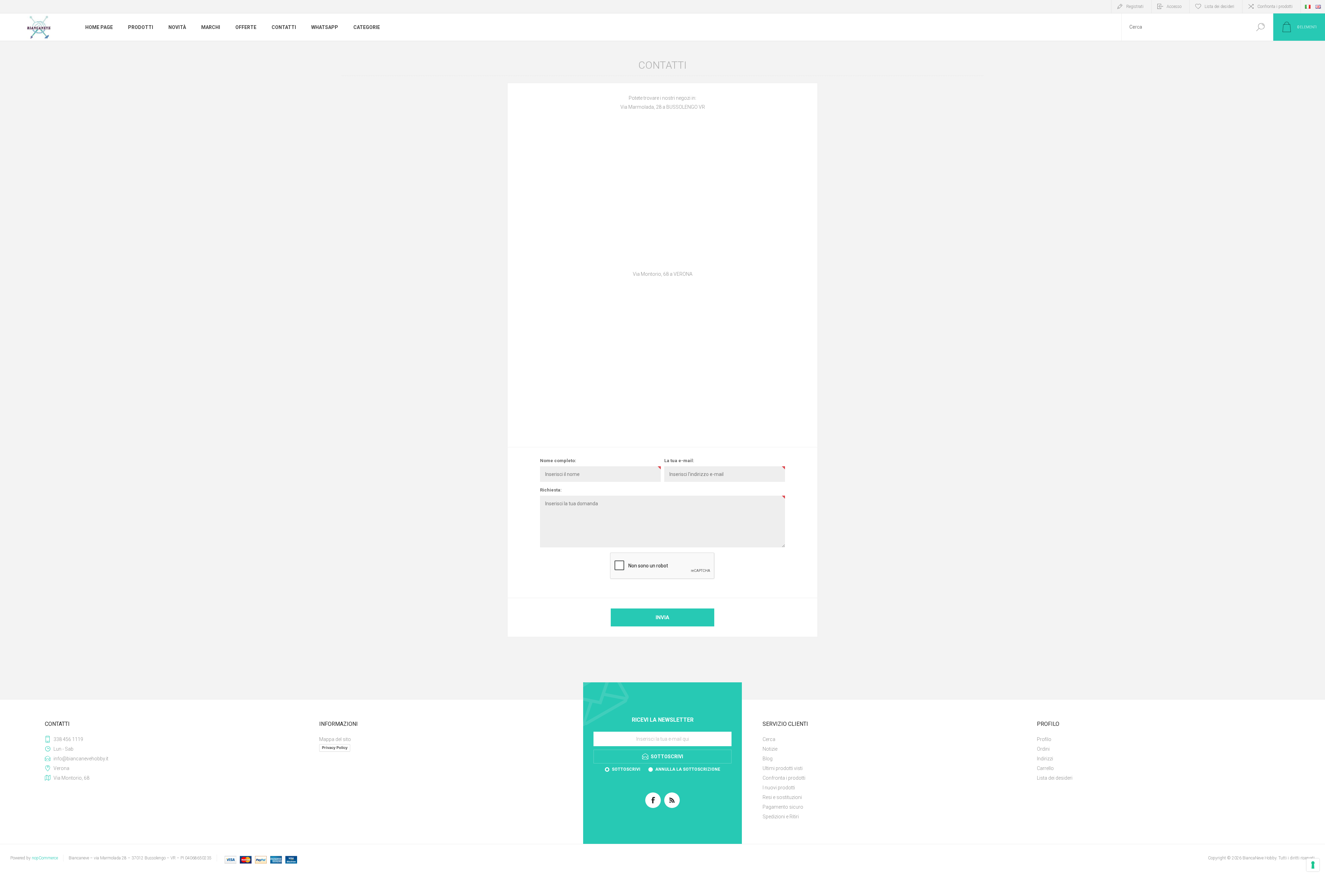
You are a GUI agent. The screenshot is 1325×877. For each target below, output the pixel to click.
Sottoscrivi (626, 769)
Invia (662, 617)
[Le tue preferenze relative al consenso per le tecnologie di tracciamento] (1312, 864)
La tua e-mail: (679, 460)
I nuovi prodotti (779, 787)
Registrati (1135, 6)
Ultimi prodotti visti (783, 768)
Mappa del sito (335, 739)
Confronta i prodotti (1275, 6)
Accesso (1174, 6)
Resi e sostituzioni (782, 797)
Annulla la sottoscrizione (687, 769)
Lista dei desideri (1054, 778)
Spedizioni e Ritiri (781, 816)
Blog (768, 758)
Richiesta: (551, 490)
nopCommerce (45, 858)
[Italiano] (1308, 6)
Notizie (770, 749)
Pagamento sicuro (783, 807)
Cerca (1260, 27)
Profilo (1044, 739)
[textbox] (1184, 27)
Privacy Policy (334, 747)
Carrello (1045, 768)
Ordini (1043, 749)
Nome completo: (558, 460)
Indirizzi (1045, 758)
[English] (1318, 6)
